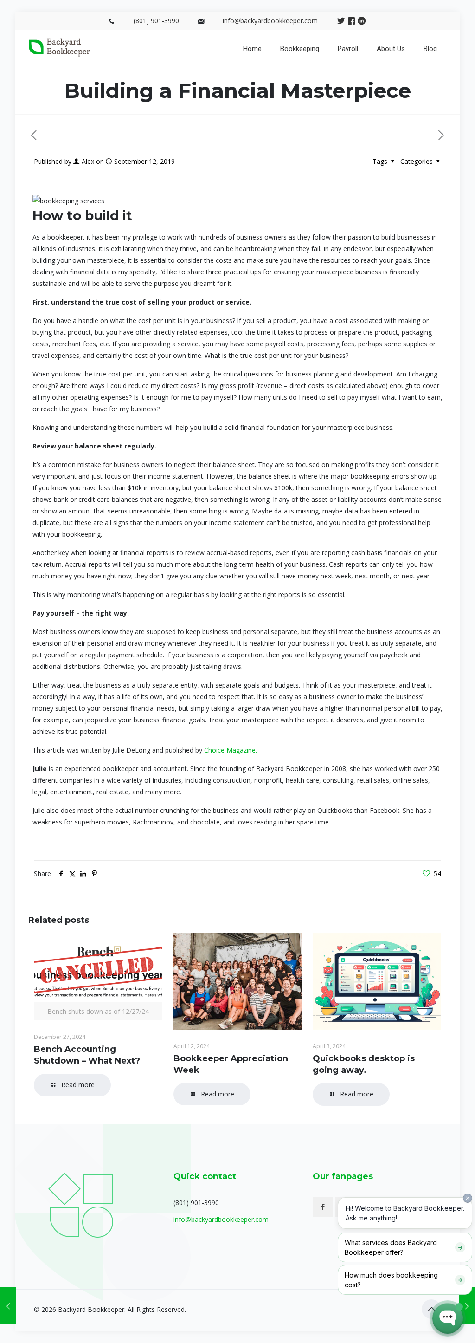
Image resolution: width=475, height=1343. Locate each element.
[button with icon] (323, 1207)
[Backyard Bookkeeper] (59, 54)
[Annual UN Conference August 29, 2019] (8, 1305)
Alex (88, 161)
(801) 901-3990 (156, 20)
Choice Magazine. (230, 750)
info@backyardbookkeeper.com (270, 20)
